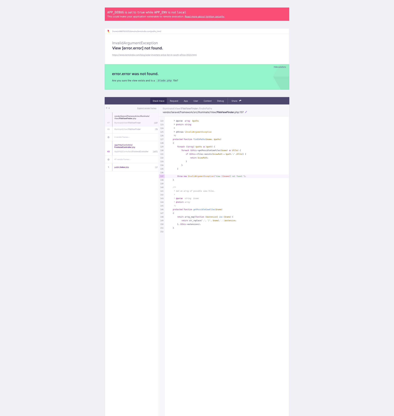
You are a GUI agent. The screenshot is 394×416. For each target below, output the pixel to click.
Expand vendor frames (146, 108)
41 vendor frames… (122, 159)
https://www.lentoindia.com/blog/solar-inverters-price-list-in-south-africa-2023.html (154, 55)
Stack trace (158, 101)
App (186, 101)
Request (174, 101)
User (195, 101)
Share (234, 101)
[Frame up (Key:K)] (107, 108)
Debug (220, 101)
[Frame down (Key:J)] (109, 108)
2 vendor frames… (122, 137)
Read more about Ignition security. (205, 16)
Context (208, 101)
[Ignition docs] (109, 31)
